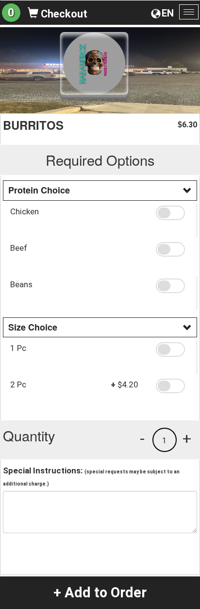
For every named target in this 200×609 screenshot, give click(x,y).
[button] (172, 213)
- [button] (142, 438)
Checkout (62, 14)
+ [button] (187, 438)
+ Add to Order (100, 592)
